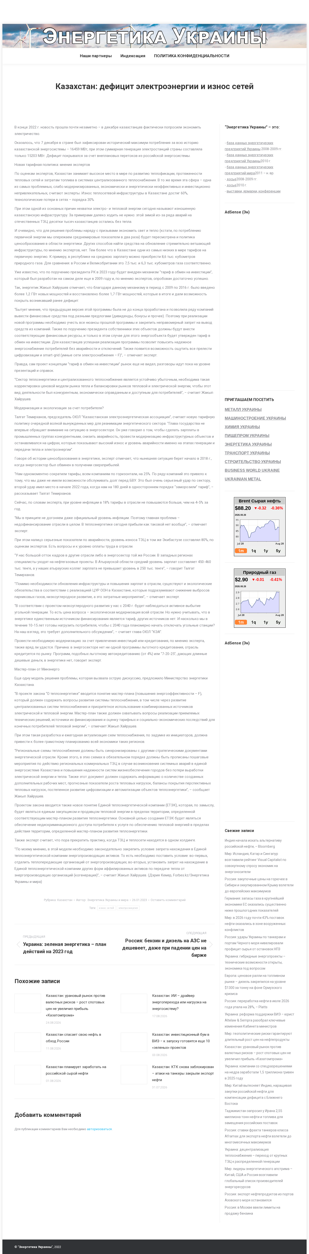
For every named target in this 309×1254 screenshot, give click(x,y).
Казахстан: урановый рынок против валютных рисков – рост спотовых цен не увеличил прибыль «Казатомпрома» (75, 1005)
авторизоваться (99, 1129)
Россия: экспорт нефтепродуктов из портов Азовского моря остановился (259, 1197)
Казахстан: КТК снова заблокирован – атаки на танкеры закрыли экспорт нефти (183, 1073)
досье (231, 179)
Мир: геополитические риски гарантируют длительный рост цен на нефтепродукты (258, 1037)
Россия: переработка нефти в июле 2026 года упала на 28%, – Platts (257, 1004)
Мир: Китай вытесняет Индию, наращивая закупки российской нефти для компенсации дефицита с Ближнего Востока (258, 1095)
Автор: (102, 900)
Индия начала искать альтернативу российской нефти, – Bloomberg (253, 843)
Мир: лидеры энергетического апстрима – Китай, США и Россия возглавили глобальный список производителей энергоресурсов (258, 1178)
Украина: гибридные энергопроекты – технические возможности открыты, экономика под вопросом (255, 962)
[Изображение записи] (27, 1003)
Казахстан (64, 900)
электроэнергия (128, 908)
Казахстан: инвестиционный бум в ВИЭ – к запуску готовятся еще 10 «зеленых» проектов (181, 1041)
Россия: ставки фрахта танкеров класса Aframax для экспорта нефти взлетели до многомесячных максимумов (258, 1136)
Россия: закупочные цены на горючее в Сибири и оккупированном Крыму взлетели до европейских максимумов (259, 885)
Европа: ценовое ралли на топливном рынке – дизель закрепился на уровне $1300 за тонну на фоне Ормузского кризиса (255, 985)
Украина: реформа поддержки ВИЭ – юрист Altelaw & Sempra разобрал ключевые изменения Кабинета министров (259, 1020)
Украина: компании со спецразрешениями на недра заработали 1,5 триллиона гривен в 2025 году (259, 1072)
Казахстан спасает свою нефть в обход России (73, 1037)
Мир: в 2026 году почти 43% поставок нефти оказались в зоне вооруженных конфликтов (255, 924)
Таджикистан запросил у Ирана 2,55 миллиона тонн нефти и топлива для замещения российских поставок (254, 1117)
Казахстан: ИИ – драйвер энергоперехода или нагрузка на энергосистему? (179, 1002)
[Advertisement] (88, 11)
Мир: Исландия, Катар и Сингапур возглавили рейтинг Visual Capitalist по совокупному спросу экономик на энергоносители (255, 863)
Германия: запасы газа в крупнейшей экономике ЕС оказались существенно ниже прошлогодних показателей (255, 904)
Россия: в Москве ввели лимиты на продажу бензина (252, 1210)
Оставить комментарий (168, 900)
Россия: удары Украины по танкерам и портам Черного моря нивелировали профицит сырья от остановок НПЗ (255, 943)
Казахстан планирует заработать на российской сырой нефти (76, 1070)
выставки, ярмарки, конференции (254, 191)
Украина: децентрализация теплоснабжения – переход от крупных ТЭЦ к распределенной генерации (256, 1155)
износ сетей (106, 908)
